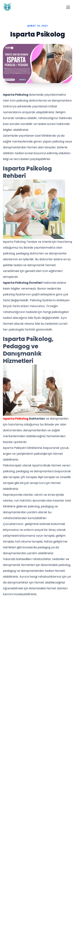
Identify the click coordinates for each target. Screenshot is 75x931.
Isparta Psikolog (15, 418)
